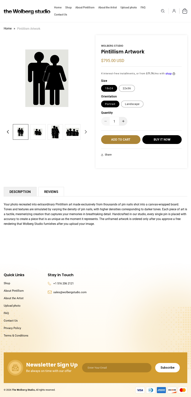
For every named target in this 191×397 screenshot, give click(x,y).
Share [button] (108, 154)
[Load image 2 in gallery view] (38, 132)
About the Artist (14, 298)
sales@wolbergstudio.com (70, 292)
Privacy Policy (12, 328)
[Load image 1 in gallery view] (20, 132)
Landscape (132, 104)
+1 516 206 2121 (63, 283)
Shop (7, 283)
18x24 (109, 88)
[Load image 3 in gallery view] (55, 132)
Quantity (107, 112)
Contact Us (11, 320)
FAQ (6, 313)
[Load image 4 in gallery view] (72, 132)
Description (20, 192)
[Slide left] (8, 132)
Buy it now (162, 139)
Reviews (51, 192)
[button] (163, 11)
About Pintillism (14, 290)
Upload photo (12, 305)
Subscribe (168, 367)
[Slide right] (86, 132)
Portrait (110, 104)
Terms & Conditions (16, 335)
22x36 (127, 88)
